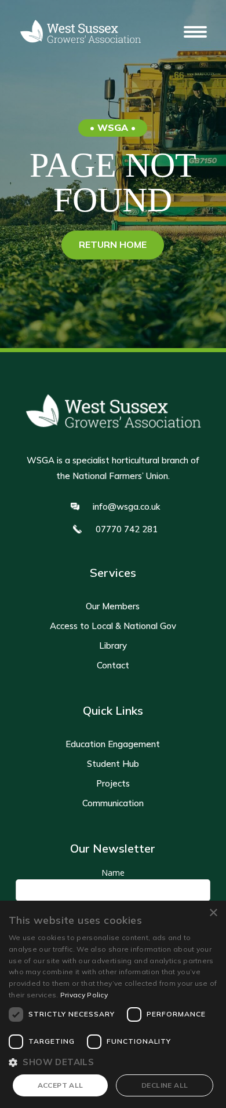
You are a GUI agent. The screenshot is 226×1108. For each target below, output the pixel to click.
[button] (195, 31)
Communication (113, 803)
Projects (113, 783)
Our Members (113, 606)
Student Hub (113, 764)
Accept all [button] (60, 1085)
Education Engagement (112, 744)
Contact (113, 665)
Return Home (113, 244)
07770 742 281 (127, 529)
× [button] (213, 913)
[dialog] (113, 1004)
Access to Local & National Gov (113, 626)
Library (113, 646)
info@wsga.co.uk (126, 506)
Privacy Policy (84, 994)
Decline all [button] (164, 1085)
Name (113, 872)
